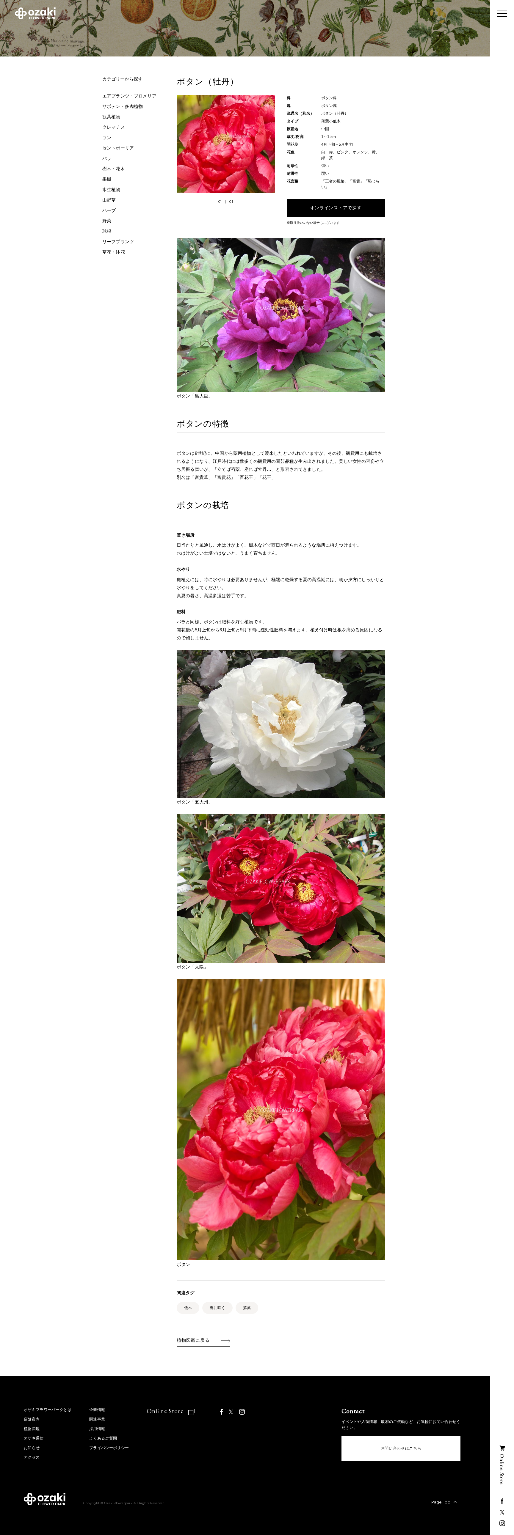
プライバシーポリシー (109, 1448)
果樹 (106, 179)
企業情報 (97, 1409)
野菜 (106, 220)
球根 (106, 231)
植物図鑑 (32, 1429)
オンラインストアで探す (335, 207)
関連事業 (97, 1419)
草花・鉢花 (113, 251)
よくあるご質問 (103, 1438)
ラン (106, 137)
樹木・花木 (113, 168)
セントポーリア (118, 147)
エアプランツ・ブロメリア (129, 95)
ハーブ (109, 210)
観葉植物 (111, 116)
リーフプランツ (118, 241)
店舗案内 (32, 1419)
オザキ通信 (34, 1438)
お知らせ (32, 1448)
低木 (188, 1308)
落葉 (247, 1308)
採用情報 (97, 1429)
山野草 (109, 199)
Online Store (166, 1411)
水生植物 (111, 189)
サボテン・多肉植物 (122, 106)
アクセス (32, 1457)
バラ (106, 158)
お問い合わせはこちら (401, 1448)
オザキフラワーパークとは (47, 1409)
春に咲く (217, 1308)
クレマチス (113, 127)
